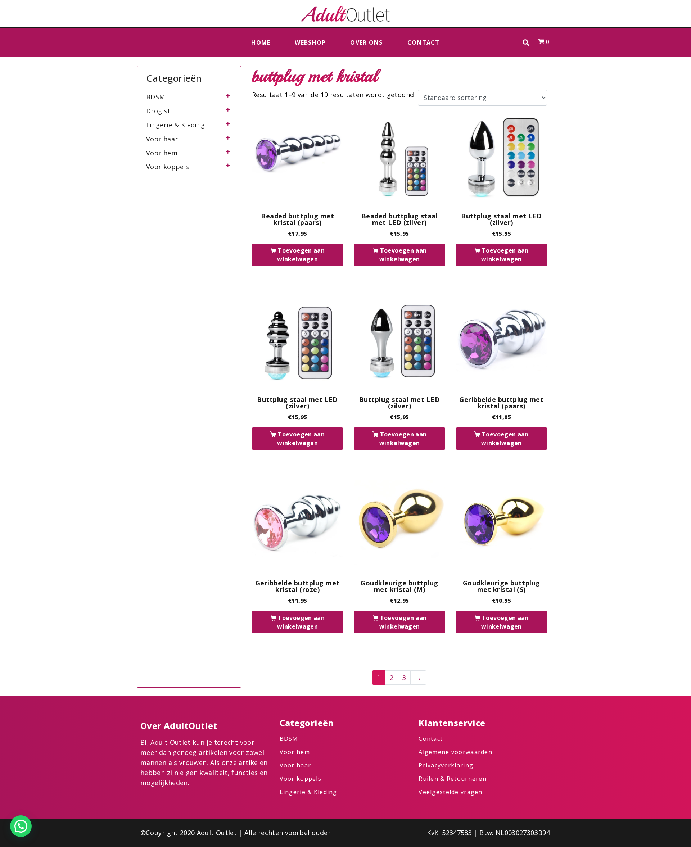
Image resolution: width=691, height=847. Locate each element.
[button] (526, 42)
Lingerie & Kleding (175, 125)
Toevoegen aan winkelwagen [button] (301, 254)
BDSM (155, 96)
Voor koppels (167, 166)
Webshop (310, 42)
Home (260, 42)
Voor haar (162, 139)
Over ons (366, 42)
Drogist (158, 111)
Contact (423, 42)
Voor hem (161, 153)
